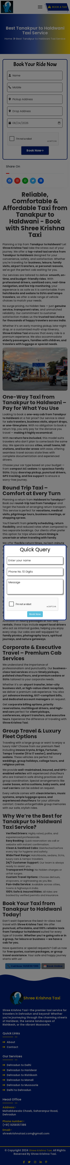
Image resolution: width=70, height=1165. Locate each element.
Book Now (35, 614)
